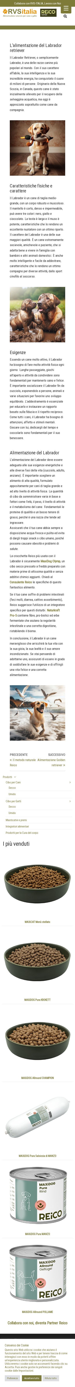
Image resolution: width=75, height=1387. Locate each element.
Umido (12, 794)
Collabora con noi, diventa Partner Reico (38, 1323)
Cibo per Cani (13, 782)
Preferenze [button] (12, 1378)
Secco (12, 788)
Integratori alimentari (17, 826)
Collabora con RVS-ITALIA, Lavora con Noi (37, 3)
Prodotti (7, 777)
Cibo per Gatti (13, 801)
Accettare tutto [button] (31, 1378)
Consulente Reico (21, 582)
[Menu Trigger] (66, 8)
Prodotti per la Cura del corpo (22, 833)
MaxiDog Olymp (50, 561)
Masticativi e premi (16, 820)
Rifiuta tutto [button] (51, 1378)
